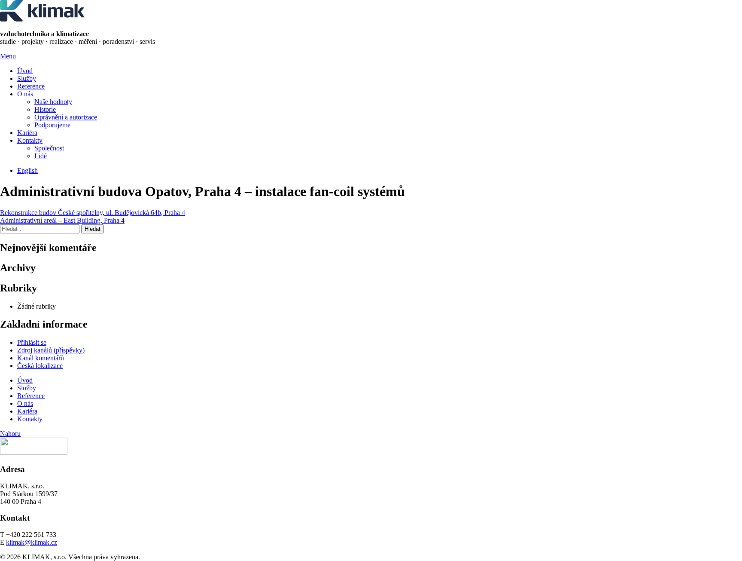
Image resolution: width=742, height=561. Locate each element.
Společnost (49, 148)
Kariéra (27, 132)
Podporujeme (52, 125)
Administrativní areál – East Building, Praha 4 (62, 220)
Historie (45, 109)
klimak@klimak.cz (31, 542)
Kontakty (30, 140)
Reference (31, 86)
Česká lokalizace (40, 365)
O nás (25, 94)
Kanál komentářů (40, 358)
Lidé (40, 155)
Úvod (25, 70)
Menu (8, 56)
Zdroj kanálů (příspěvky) (51, 350)
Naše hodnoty (53, 101)
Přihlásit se (31, 342)
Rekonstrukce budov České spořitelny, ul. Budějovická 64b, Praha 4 (92, 212)
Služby (26, 78)
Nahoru (10, 433)
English (27, 170)
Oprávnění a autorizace (65, 117)
